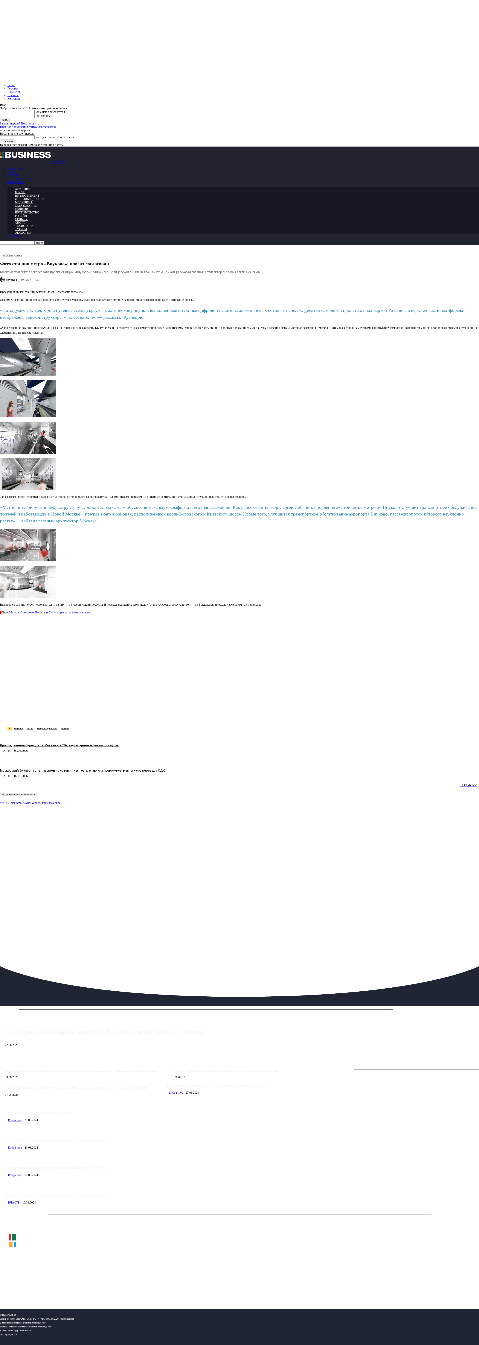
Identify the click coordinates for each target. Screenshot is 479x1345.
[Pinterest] (95, 717)
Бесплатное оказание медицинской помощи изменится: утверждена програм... (58, 1140)
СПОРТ (20, 222)
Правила (13, 95)
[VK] (68, 717)
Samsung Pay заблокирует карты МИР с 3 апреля (38, 1113)
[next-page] (56, 788)
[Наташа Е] (3, 279)
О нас (11, 85)
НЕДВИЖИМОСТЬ (20, 178)
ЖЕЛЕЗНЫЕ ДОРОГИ (30, 199)
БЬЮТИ (20, 192)
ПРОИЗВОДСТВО (27, 212)
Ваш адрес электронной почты (54, 137)
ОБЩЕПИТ (22, 209)
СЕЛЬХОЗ (21, 219)
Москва (65, 728)
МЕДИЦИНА (24, 202)
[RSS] (15, 1294)
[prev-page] (18, 788)
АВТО (11, 172)
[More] (189, 717)
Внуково (18, 728)
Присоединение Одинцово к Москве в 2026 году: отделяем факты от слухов (59, 745)
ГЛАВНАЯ (14, 168)
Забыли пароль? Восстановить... (20, 123)
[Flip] (135, 717)
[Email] (149, 717)
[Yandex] (46, 1294)
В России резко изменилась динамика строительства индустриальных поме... (218, 1085)
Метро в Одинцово (47, 728)
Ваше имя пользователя (50, 111)
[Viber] (55, 717)
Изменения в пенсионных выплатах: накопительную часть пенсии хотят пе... (57, 1195)
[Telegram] (82, 717)
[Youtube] (57, 1294)
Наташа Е (11, 279)
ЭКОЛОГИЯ (23, 232)
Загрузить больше (346, 1064)
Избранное (176, 1092)
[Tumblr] (122, 717)
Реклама (12, 88)
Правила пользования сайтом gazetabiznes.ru (28, 126)
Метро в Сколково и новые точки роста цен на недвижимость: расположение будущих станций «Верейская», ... (81, 1070)
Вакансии (13, 91)
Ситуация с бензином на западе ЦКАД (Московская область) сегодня (103, 1032)
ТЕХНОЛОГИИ (25, 225)
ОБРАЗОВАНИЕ (26, 205)
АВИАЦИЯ (22, 188)
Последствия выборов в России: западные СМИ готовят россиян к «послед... (57, 1168)
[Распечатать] (176, 717)
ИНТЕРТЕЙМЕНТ (27, 195)
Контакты (13, 98)
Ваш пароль (42, 115)
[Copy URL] (162, 717)
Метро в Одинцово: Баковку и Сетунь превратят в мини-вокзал (50, 612)
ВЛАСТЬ (13, 175)
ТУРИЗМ (21, 229)
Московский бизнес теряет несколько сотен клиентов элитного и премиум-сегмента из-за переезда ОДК (82, 770)
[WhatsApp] (42, 717)
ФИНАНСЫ (15, 182)
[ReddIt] (108, 717)
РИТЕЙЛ (21, 215)
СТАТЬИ (13, 236)
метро (30, 728)
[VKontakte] (36, 1294)
